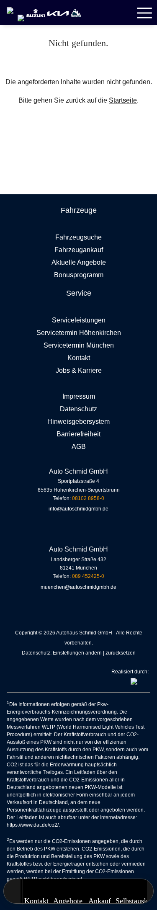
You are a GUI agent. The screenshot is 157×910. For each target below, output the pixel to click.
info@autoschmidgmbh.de (78, 509)
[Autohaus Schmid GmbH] (10, 7)
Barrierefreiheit (78, 434)
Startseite (123, 100)
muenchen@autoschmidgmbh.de (78, 587)
